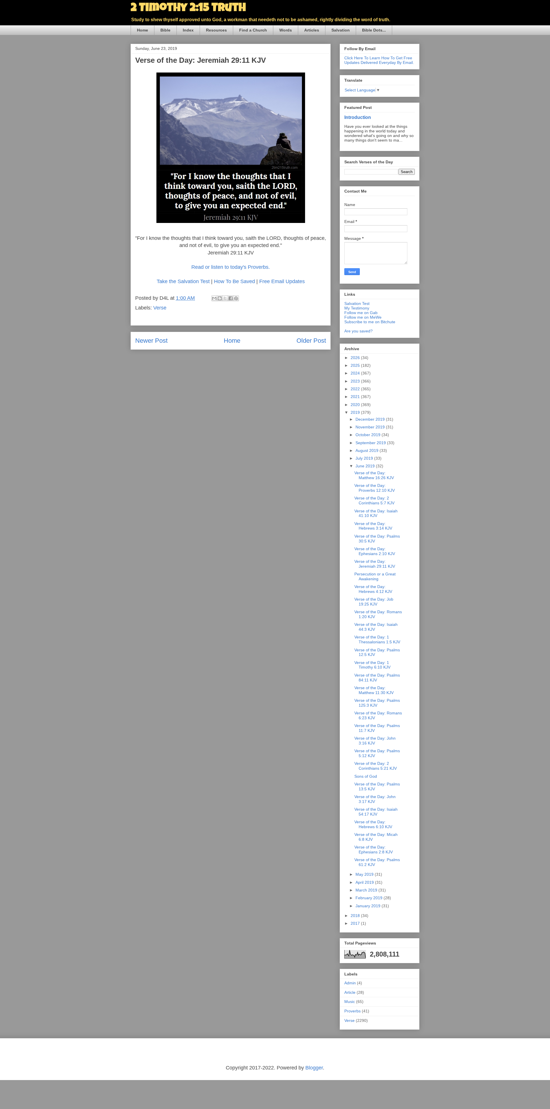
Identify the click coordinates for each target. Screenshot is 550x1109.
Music (349, 1001)
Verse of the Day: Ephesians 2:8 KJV (373, 849)
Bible (165, 30)
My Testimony (356, 308)
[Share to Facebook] (230, 298)
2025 (356, 365)
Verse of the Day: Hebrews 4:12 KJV (373, 589)
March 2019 (366, 890)
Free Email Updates (282, 281)
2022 (356, 389)
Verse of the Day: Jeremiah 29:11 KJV (374, 564)
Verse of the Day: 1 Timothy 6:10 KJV (372, 665)
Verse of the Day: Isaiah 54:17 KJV (376, 811)
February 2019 (369, 898)
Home (142, 30)
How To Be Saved (234, 281)
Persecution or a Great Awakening (375, 576)
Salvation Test (357, 303)
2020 (356, 404)
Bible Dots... (374, 30)
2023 (356, 381)
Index (188, 30)
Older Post (311, 340)
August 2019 (367, 450)
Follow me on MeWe (363, 317)
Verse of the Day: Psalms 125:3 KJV (377, 703)
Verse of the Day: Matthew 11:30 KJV (374, 690)
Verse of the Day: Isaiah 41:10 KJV (376, 513)
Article (349, 992)
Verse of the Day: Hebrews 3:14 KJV (373, 526)
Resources (216, 30)
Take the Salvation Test (184, 281)
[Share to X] (225, 298)
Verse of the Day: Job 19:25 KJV (373, 601)
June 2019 (365, 466)
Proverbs (352, 1011)
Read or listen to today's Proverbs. (230, 267)
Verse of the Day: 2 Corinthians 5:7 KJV (374, 500)
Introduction (357, 117)
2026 (356, 357)
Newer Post (151, 340)
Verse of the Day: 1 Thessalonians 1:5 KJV (377, 639)
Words (285, 30)
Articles (311, 30)
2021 (356, 396)
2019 (356, 412)
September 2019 (371, 442)
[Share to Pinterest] (236, 298)
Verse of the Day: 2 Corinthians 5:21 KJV (375, 766)
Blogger (314, 1068)
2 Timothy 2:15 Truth (188, 8)
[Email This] (214, 298)
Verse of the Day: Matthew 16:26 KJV (374, 475)
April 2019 (365, 882)
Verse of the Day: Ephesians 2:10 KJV (374, 551)
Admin (350, 983)
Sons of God (365, 776)
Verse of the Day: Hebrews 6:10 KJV (373, 824)
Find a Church (253, 30)
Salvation (340, 30)
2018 (356, 915)
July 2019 (364, 458)
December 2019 (370, 419)
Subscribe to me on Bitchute (369, 322)
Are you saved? (358, 331)
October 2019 (368, 434)
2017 (356, 923)
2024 (356, 373)
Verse (159, 308)
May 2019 (365, 874)
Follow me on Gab (361, 312)
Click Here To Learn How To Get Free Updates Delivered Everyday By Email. (379, 60)
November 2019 (370, 427)
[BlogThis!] (220, 298)
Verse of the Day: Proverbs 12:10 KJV (374, 488)
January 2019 (368, 906)
